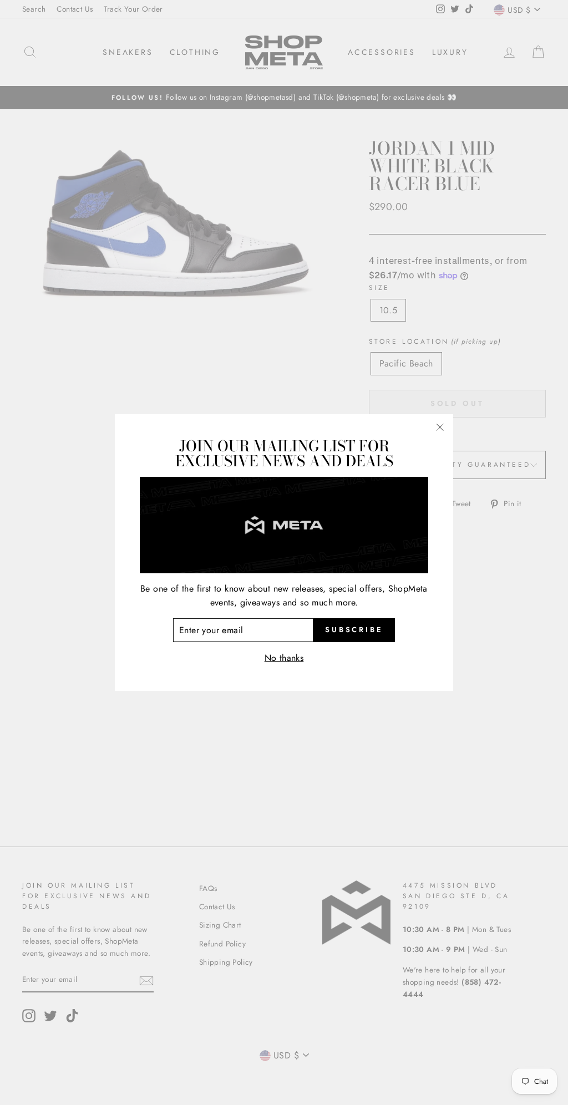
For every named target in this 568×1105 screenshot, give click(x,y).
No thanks (284, 657)
